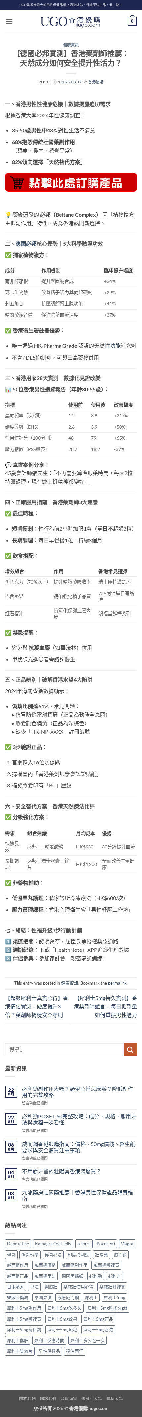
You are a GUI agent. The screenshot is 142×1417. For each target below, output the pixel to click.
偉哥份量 (30, 1254)
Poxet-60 (106, 1243)
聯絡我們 (48, 1398)
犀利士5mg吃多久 (64, 1308)
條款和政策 (91, 1398)
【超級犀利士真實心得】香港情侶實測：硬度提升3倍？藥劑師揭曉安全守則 (36, 1006)
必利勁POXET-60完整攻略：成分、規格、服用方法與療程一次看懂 (79, 1119)
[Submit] (130, 1049)
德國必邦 (26, 243)
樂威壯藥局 (17, 1297)
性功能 (113, 345)
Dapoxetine (18, 1243)
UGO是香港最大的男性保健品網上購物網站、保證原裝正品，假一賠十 (71, 5)
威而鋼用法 (45, 1276)
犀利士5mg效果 (62, 1319)
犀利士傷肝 (17, 1340)
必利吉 (114, 1276)
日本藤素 (15, 1286)
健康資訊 (71, 45)
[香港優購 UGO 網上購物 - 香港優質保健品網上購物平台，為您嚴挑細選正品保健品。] (71, 21)
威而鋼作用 (17, 1265)
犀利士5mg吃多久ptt (107, 1308)
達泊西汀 (74, 1351)
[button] (9, 21)
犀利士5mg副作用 (24, 1308)
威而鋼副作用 (75, 1265)
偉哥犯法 (53, 1254)
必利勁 (95, 1276)
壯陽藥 (101, 1254)
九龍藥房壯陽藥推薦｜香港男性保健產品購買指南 (77, 1195)
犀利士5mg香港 (98, 1329)
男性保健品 (49, 1351)
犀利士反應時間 (49, 1340)
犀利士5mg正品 (98, 1319)
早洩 (34, 1286)
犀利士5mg (114, 1297)
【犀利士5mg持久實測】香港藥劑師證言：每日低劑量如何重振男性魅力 (105, 1006)
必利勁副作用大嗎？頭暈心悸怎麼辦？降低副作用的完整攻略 (77, 1092)
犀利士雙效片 (20, 1351)
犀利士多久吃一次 (87, 1340)
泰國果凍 (43, 1297)
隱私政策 (114, 1398)
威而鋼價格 (45, 1265)
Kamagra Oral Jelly (53, 1243)
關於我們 (27, 1398)
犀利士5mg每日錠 (24, 1329)
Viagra (127, 1243)
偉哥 (11, 1254)
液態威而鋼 (68, 1297)
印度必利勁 (78, 1254)
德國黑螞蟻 (72, 1276)
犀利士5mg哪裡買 (24, 1319)
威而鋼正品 (17, 1276)
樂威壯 (51, 1286)
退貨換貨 (68, 1398)
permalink (117, 982)
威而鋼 (120, 1254)
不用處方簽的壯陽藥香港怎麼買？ (61, 1171)
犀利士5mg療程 (62, 1329)
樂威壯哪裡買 (112, 1286)
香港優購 (95, 82)
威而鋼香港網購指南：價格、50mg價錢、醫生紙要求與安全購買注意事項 (78, 1147)
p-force (84, 1243)
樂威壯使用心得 (78, 1286)
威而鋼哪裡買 (106, 1265)
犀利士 (91, 1297)
